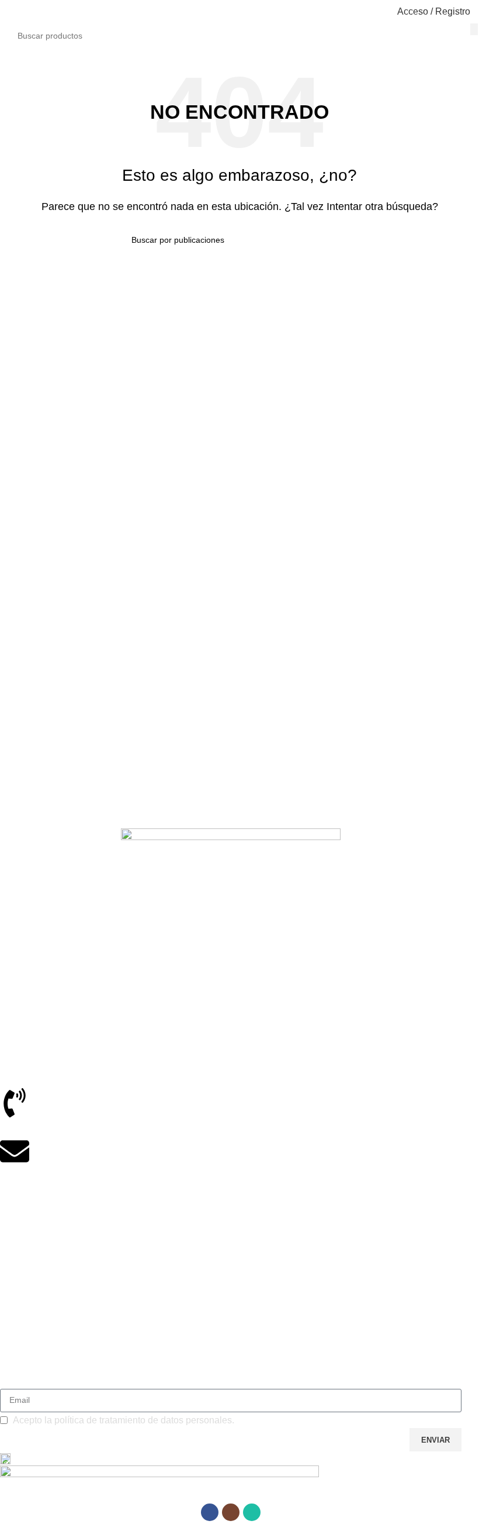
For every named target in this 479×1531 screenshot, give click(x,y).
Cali (7, 978)
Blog (8, 1345)
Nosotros (16, 1325)
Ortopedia (18, 1220)
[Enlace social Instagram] (230, 1512)
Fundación (19, 1260)
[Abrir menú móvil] (13, 11)
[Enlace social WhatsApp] (252, 1512)
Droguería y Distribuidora (46, 1240)
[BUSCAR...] (474, 29)
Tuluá (10, 958)
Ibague (13, 937)
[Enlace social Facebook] (209, 1512)
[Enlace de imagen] (231, 865)
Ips (5, 1280)
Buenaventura (26, 998)
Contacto (16, 1365)
